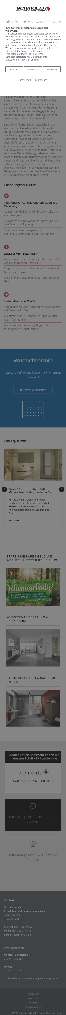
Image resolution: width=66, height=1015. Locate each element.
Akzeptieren (52, 69)
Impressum (41, 79)
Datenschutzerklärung (17, 56)
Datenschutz (24, 79)
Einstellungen (33, 69)
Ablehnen (14, 69)
